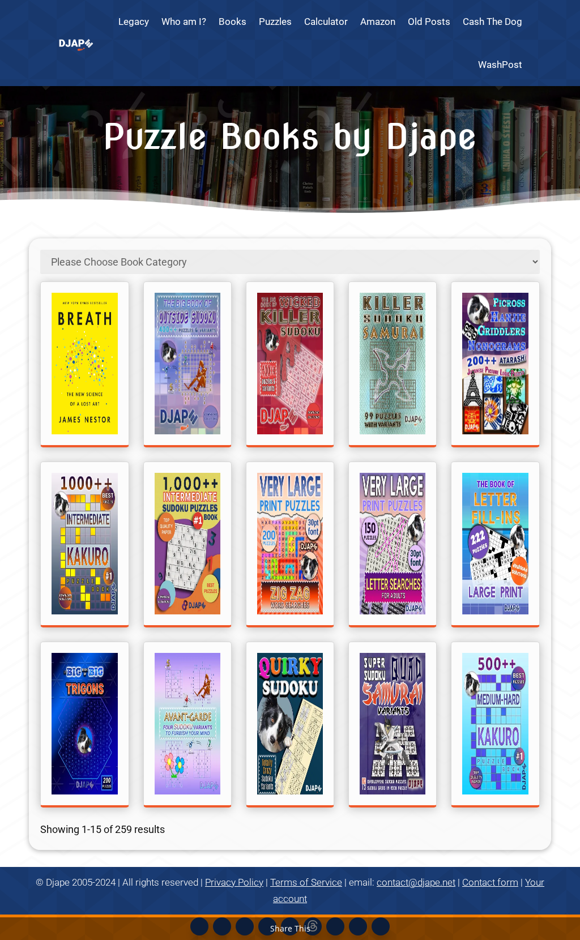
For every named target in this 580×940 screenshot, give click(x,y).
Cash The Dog (492, 21)
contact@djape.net (416, 882)
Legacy (133, 21)
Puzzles (275, 21)
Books (232, 21)
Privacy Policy (234, 882)
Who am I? (183, 21)
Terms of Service (306, 882)
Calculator (326, 21)
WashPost (500, 64)
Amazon (377, 21)
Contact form (490, 882)
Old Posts (429, 21)
